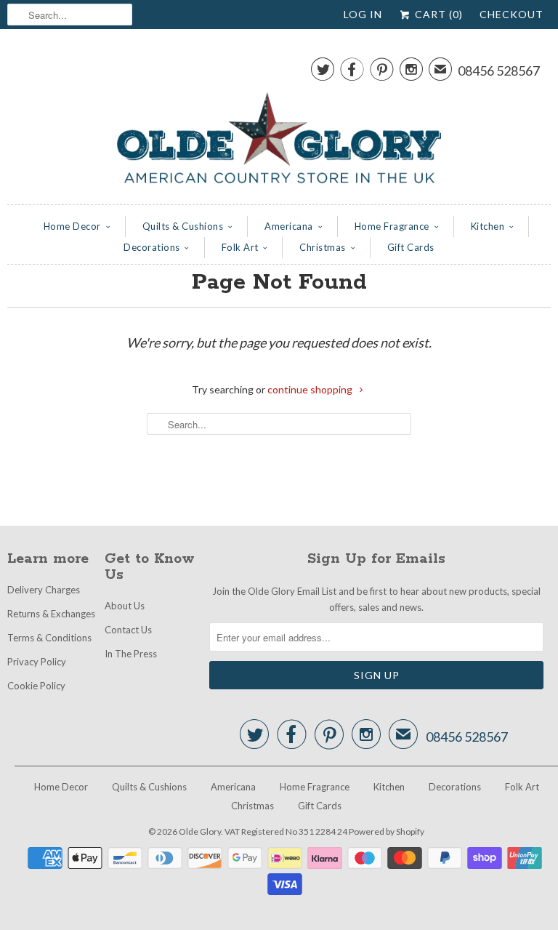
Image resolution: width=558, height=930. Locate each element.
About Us (125, 606)
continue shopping (311, 389)
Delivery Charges (43, 590)
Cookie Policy (36, 686)
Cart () (437, 14)
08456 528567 (499, 71)
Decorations (152, 247)
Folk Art (240, 247)
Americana (288, 226)
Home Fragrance (392, 226)
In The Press (131, 654)
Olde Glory (200, 831)
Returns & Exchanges (51, 614)
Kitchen (488, 226)
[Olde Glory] (279, 120)
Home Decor (72, 226)
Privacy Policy (36, 662)
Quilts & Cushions (183, 226)
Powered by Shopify (386, 831)
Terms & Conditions (49, 638)
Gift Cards (410, 247)
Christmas (322, 247)
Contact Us (128, 630)
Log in (363, 14)
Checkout (511, 14)
